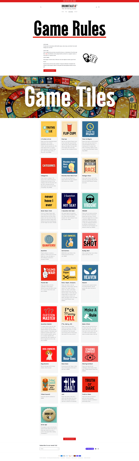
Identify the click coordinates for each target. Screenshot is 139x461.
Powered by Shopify (56, 457)
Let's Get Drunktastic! (49, 70)
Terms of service (74, 457)
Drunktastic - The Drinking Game (48, 457)
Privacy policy (68, 457)
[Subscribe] (58, 448)
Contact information (87, 457)
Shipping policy (80, 457)
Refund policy (63, 457)
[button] (41, 7)
